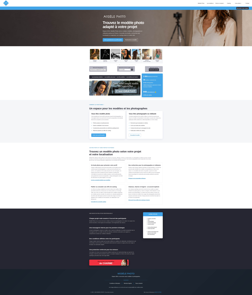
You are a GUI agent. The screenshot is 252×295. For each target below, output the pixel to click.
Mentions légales (128, 283)
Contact (247, 3)
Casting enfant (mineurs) (152, 227)
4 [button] (120, 64)
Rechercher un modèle (131, 39)
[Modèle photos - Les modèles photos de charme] (109, 265)
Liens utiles (238, 3)
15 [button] (135, 64)
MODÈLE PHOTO (126, 273)
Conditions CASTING (152, 218)
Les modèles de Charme (132, 77)
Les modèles (210, 3)
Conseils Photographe (152, 222)
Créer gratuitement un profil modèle (113, 39)
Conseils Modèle (151, 221)
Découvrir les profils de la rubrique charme (139, 200)
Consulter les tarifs (135, 135)
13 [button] (132, 64)
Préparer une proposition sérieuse (137, 178)
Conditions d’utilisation (114, 283)
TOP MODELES (151, 92)
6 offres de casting (147, 95)
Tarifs (149, 219)
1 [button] (116, 64)
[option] (94, 56)
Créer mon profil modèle (99, 135)
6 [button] (123, 64)
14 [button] (134, 64)
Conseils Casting (151, 224)
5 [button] (122, 64)
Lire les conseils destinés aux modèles (100, 180)
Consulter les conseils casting (98, 201)
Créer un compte (219, 3)
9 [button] (127, 64)
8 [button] (126, 64)
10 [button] (128, 64)
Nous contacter (139, 283)
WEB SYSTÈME (158, 292)
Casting (229, 3)
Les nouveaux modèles (97, 77)
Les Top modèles (121, 77)
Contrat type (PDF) (151, 228)
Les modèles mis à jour (109, 77)
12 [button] (131, 64)
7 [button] (124, 64)
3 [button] (119, 64)
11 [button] (130, 64)
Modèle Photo (201, 3)
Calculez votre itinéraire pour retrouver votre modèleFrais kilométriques (153, 233)
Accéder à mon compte (243, 8)
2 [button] (118, 64)
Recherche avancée (153, 69)
